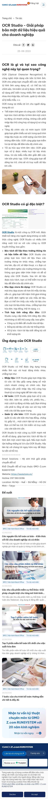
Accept (34, 794)
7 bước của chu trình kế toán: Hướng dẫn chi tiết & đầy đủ (22, 698)
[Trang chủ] (14, 4)
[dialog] (24, 784)
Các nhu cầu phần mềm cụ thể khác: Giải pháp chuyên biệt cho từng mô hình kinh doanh (23, 591)
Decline (12, 794)
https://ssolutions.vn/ (22, 474)
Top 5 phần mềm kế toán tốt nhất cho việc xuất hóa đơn (23, 645)
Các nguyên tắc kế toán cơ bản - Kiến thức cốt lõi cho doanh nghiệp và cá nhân (24, 538)
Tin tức (18, 18)
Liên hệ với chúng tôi (13, 753)
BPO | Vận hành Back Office (13, 529)
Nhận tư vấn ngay (24, 733)
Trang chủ (7, 18)
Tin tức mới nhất (32, 529)
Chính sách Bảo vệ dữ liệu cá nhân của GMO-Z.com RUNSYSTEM (24, 785)
